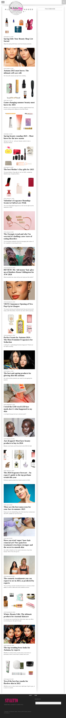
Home (36, 695)
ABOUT (30, 695)
